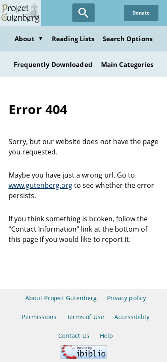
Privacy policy (126, 298)
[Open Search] (83, 12)
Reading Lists (73, 38)
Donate (141, 12)
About (29, 38)
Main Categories (127, 64)
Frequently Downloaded (53, 64)
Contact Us (73, 336)
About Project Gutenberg (61, 298)
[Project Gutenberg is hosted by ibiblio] (83, 357)
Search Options (127, 38)
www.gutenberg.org (41, 185)
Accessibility (132, 317)
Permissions (39, 317)
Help (106, 336)
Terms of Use (85, 317)
